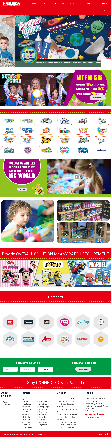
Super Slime (43, 404)
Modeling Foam (44, 399)
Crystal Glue (43, 422)
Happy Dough (26, 404)
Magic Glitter (43, 425)
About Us (6, 402)
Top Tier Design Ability (66, 401)
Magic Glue (42, 420)
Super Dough (26, 399)
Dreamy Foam (26, 401)
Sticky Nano (43, 414)
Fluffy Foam (26, 422)
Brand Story (7, 404)
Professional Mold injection (68, 422)
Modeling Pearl (27, 427)
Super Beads (43, 409)
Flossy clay (25, 414)
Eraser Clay (25, 412)
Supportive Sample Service (68, 414)
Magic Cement (27, 420)
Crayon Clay (43, 412)
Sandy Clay (42, 417)
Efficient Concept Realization (68, 399)
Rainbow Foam (44, 401)
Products (25, 392)
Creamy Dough (44, 407)
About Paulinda (6, 394)
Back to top (102, 434)
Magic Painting (27, 409)
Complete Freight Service (67, 425)
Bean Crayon (26, 425)
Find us (89, 392)
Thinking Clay (26, 417)
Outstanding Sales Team (67, 427)
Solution (61, 392)
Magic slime (26, 407)
